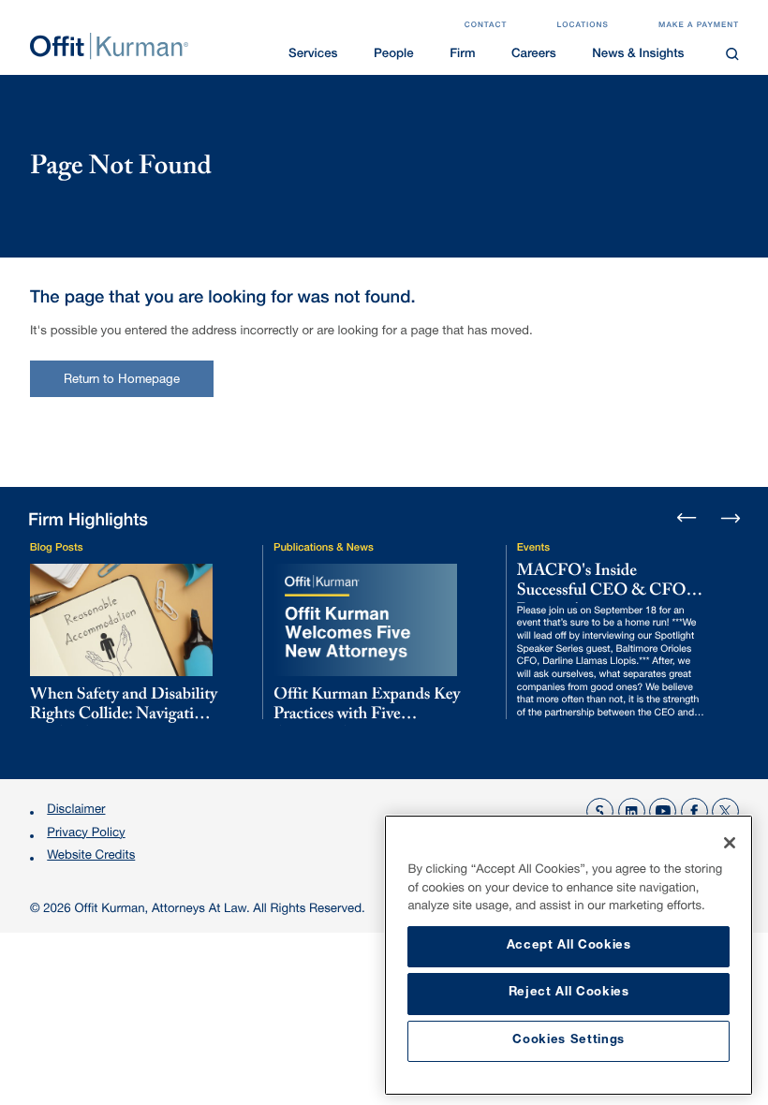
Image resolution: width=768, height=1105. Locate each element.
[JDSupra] (599, 811)
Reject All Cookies (569, 993)
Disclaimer (76, 810)
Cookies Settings (568, 1041)
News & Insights (638, 55)
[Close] (729, 842)
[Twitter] (725, 811)
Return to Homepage (122, 381)
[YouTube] (662, 811)
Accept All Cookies (569, 946)
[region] (568, 955)
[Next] (730, 517)
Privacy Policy (86, 834)
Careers (533, 55)
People (394, 55)
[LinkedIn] (631, 811)
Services (312, 55)
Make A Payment (698, 26)
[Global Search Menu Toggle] (732, 53)
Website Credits (91, 856)
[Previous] (687, 519)
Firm (462, 55)
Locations (583, 26)
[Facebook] (694, 811)
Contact (486, 26)
